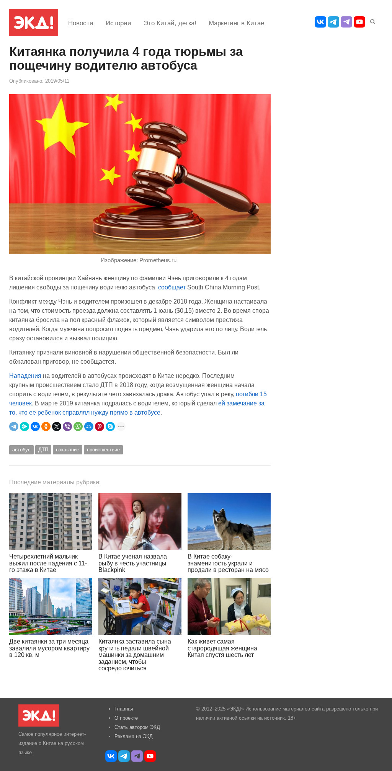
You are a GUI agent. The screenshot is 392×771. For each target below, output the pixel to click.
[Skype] (110, 426)
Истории (118, 23)
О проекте (126, 718)
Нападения (25, 375)
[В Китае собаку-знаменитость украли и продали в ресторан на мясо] (229, 521)
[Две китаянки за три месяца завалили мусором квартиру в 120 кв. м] (50, 606)
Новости (80, 23)
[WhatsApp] (78, 426)
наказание (67, 449)
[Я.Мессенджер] (24, 426)
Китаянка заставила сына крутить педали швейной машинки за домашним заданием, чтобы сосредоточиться (134, 654)
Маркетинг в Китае (236, 23)
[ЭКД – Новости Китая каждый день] (33, 22)
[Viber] (67, 426)
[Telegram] (13, 426)
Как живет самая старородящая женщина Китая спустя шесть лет (222, 648)
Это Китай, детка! (170, 23)
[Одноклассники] (46, 426)
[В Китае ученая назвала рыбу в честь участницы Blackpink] (139, 521)
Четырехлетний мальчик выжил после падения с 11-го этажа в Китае (48, 563)
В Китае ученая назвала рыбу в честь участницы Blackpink (132, 563)
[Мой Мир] (88, 426)
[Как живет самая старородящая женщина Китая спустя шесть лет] (229, 606)
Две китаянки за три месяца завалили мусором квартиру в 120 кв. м (49, 648)
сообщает (172, 287)
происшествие (103, 449)
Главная (123, 709)
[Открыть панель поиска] (371, 20)
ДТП (43, 449)
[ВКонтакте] (35, 426)
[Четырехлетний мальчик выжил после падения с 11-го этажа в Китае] (50, 521)
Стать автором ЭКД (137, 727)
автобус (21, 449)
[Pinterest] (99, 426)
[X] (56, 426)
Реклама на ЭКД (133, 736)
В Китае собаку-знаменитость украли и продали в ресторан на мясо (228, 563)
